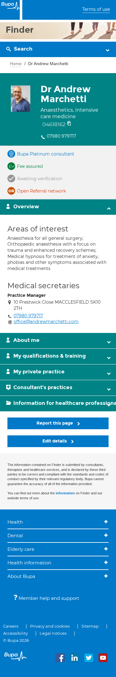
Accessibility (15, 633)
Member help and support (48, 598)
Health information (29, 563)
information (65, 493)
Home (16, 63)
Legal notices (53, 633)
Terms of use (96, 9)
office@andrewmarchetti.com (46, 321)
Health (15, 522)
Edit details (55, 441)
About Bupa (21, 576)
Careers (10, 626)
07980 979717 (61, 136)
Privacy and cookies (50, 626)
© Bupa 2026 (16, 640)
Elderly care (20, 549)
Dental (15, 535)
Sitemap (90, 626)
